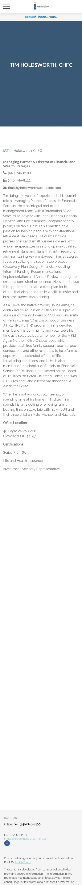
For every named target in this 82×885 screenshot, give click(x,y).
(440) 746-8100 (19, 173)
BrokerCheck (23, 862)
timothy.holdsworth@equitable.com (34, 188)
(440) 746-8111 (19, 180)
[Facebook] (7, 843)
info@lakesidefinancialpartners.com (26, 838)
